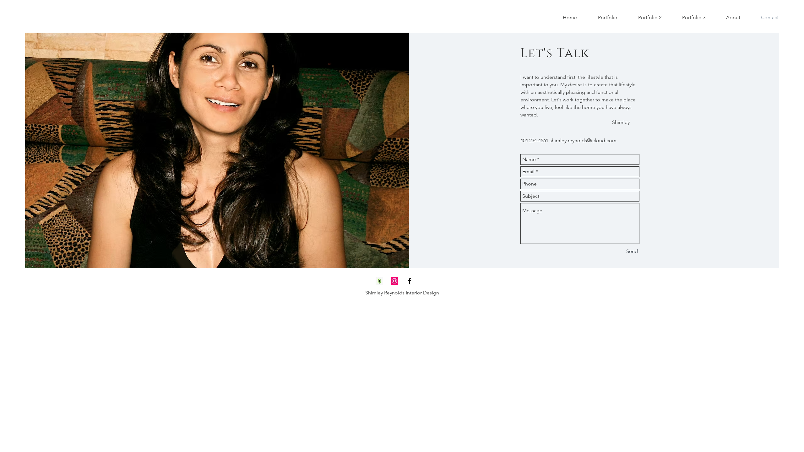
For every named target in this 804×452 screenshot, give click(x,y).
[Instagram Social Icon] (394, 281)
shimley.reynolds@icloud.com (583, 140)
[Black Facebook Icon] (409, 281)
